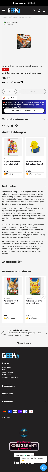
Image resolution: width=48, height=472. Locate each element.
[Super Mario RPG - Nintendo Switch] (13, 147)
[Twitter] (28, 463)
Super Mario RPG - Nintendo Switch (12, 162)
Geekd (9, 417)
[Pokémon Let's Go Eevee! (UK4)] (13, 286)
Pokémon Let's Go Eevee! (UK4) (12, 302)
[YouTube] (17, 463)
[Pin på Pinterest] (16, 125)
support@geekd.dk (10, 377)
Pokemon (5, 66)
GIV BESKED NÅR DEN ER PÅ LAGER (24, 110)
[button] (44, 10)
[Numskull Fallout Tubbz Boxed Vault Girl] (35, 147)
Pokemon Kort (36, 66)
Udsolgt (32, 91)
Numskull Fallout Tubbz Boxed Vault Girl (34, 164)
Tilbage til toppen (24, 343)
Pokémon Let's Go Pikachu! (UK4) (34, 302)
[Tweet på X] (7, 125)
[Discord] (32, 463)
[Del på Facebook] (12, 125)
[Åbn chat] (43, 467)
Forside (5, 17)
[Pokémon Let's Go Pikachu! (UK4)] (35, 286)
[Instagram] (21, 463)
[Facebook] (14, 463)
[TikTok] (25, 463)
